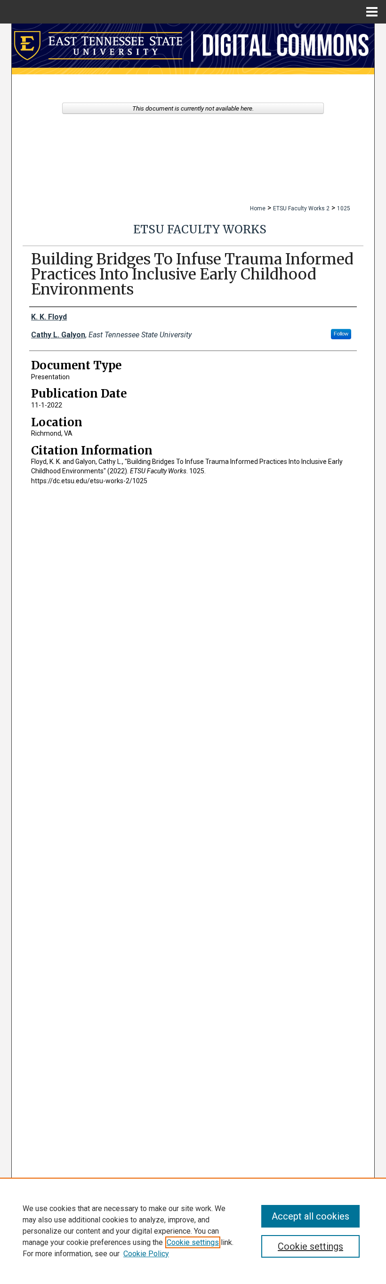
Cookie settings (193, 1242)
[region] (193, 1231)
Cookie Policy (146, 1253)
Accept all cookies (310, 1216)
